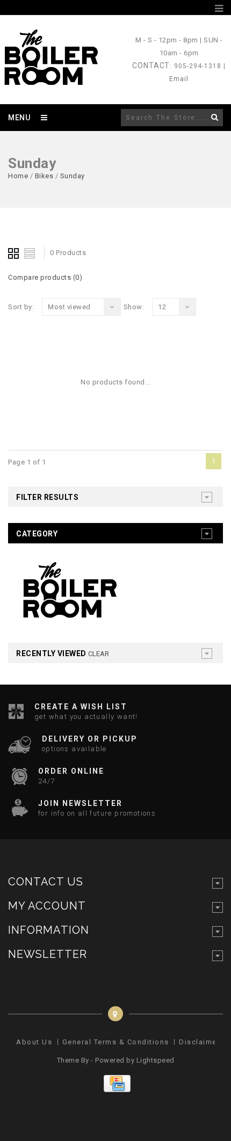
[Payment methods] (116, 1090)
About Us (34, 1042)
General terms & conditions (115, 1042)
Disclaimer (199, 1042)
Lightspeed (155, 1060)
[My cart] (206, 8)
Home (18, 176)
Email (179, 79)
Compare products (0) (45, 277)
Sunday (72, 176)
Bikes (44, 176)
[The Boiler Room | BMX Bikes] (50, 80)
